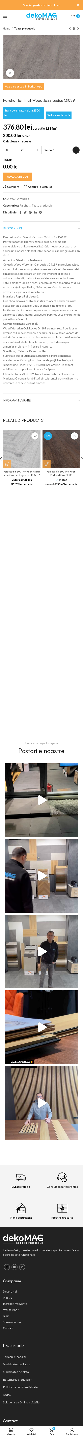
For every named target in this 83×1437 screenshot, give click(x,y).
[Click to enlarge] (10, 73)
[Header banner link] (35, 5)
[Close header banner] (78, 5)
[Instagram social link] (14, 1267)
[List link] (41, 1291)
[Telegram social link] (40, 212)
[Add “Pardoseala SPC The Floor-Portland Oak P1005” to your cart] (47, 464)
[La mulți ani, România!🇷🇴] (41, 1103)
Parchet (25, 205)
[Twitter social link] (25, 212)
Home (7, 28)
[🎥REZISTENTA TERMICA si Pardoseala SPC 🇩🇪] (41, 876)
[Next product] (78, 29)
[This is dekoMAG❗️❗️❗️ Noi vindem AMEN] (41, 800)
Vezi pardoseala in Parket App (23, 86)
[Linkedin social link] (35, 212)
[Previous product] (70, 29)
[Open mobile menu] (5, 16)
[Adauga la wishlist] (34, 436)
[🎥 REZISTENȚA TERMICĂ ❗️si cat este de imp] (41, 951)
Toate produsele (24, 28)
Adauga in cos (17, 176)
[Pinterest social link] (30, 212)
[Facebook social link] (20, 212)
